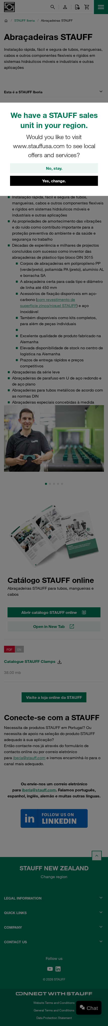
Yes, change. (54, 180)
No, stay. (54, 168)
